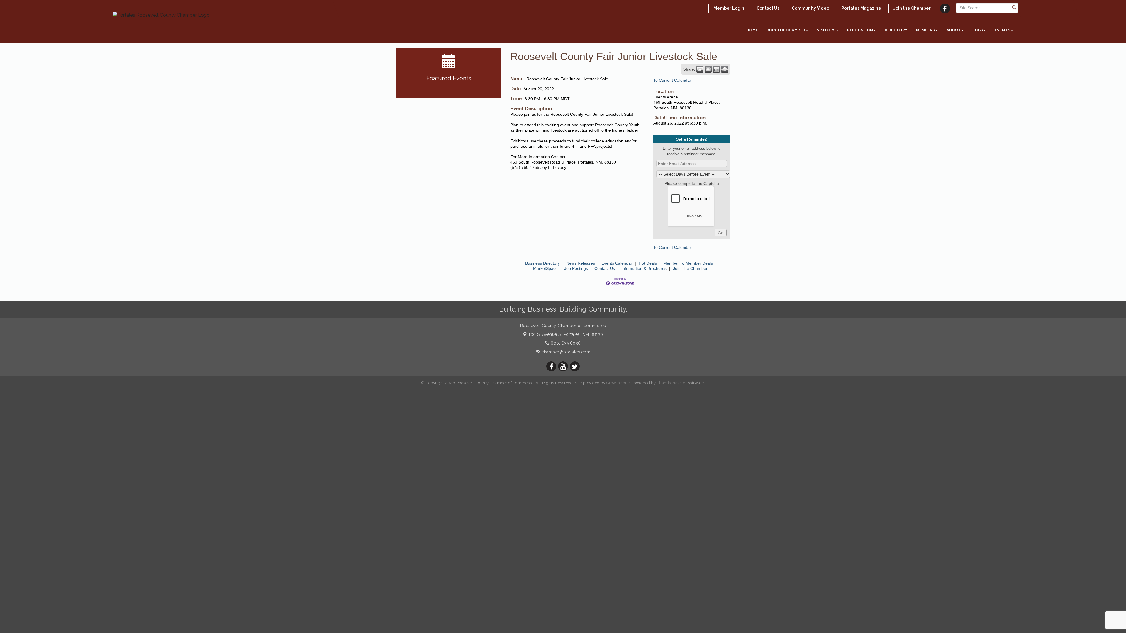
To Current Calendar (672, 80)
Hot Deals (648, 263)
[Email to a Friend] (708, 69)
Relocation (860, 30)
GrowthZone (618, 383)
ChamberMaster (672, 383)
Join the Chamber (786, 30)
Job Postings (576, 268)
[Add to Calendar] (716, 69)
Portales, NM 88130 (565, 334)
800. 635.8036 (565, 343)
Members (925, 30)
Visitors (826, 30)
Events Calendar (616, 263)
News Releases (580, 263)
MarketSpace (545, 268)
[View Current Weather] (724, 69)
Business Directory (542, 263)
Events (1002, 30)
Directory (896, 30)
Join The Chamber (690, 268)
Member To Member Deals (688, 263)
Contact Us (604, 268)
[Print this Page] (699, 69)
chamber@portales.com (565, 352)
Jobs (978, 30)
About (954, 30)
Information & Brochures (644, 268)
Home (752, 30)
